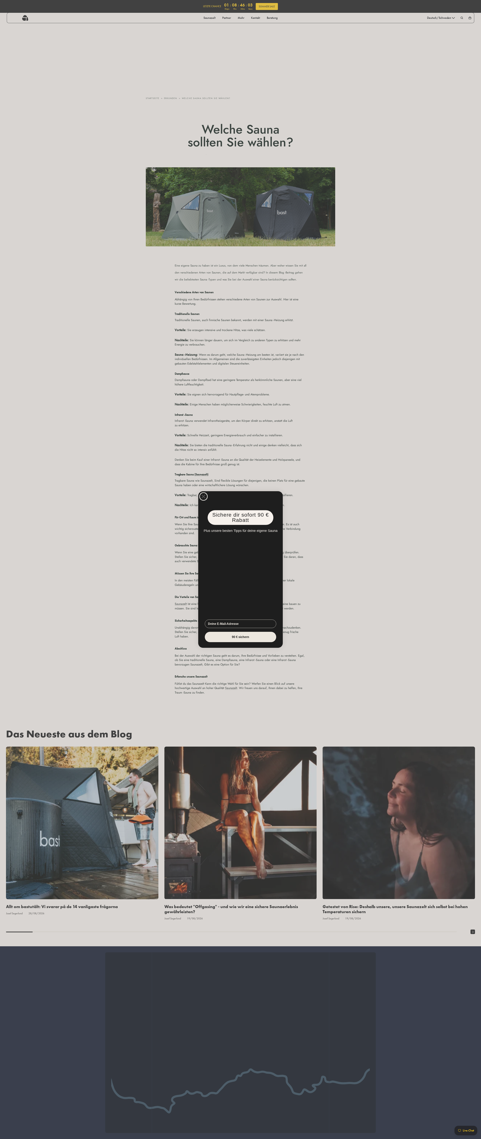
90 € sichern (240, 637)
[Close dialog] (203, 496)
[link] (240, 576)
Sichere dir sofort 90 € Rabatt (240, 517)
